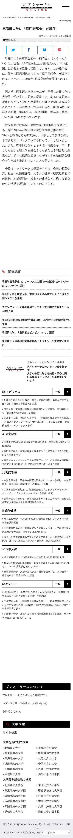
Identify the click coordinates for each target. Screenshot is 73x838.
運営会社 (7, 824)
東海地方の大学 (14, 758)
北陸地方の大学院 (49, 795)
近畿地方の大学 (14, 763)
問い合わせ (44, 824)
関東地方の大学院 (15, 790)
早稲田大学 (11, 40)
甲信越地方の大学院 (50, 790)
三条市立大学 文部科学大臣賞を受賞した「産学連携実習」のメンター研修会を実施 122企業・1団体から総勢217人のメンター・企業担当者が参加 (36, 605)
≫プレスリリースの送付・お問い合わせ (24, 703)
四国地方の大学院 (15, 806)
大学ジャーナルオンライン (36, 832)
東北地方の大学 (47, 747)
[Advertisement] (36, 225)
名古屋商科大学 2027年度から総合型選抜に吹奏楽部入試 (34, 557)
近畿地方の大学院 (15, 801)
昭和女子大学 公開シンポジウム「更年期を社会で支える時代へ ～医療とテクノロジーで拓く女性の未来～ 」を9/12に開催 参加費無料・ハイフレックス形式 (36, 422)
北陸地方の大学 (47, 758)
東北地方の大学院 (49, 785)
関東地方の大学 (14, 753)
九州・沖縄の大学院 (50, 806)
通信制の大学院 (14, 811)
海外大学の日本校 (49, 774)
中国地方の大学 (47, 763)
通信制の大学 (13, 774)
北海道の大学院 (14, 785)
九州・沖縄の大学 (49, 769)
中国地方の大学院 (49, 801)
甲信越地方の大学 (49, 753)
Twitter (22, 824)
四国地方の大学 (14, 769)
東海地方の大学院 (15, 795)
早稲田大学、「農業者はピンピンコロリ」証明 (28, 332)
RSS (16, 824)
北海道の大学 (13, 747)
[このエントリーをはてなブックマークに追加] (45, 50)
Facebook (32, 824)
